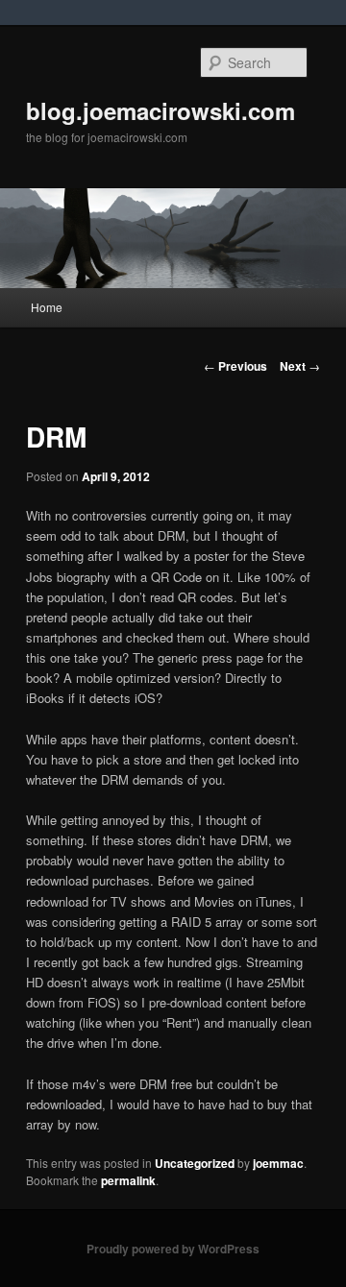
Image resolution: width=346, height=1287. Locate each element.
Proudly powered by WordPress (173, 1248)
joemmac (278, 1163)
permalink (128, 1180)
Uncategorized (195, 1163)
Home (46, 307)
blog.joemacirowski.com (160, 110)
